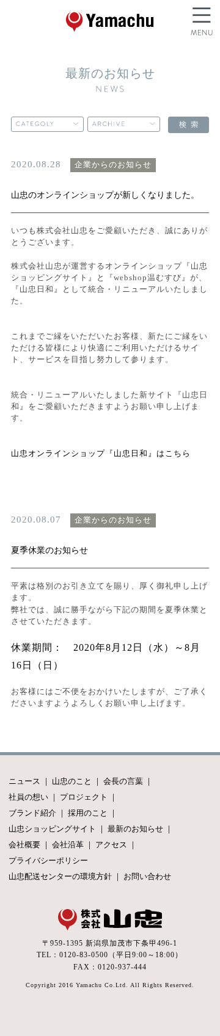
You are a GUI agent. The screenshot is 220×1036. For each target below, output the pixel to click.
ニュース (24, 781)
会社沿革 (68, 844)
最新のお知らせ (135, 828)
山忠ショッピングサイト (52, 828)
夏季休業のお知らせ (49, 550)
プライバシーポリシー (48, 860)
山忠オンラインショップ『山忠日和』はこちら (101, 453)
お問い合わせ (147, 876)
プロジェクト (84, 797)
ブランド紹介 (32, 812)
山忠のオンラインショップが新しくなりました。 (105, 195)
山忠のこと (72, 781)
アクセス (111, 844)
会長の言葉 (123, 781)
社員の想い (28, 797)
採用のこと (88, 812)
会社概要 (24, 844)
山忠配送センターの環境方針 (60, 876)
